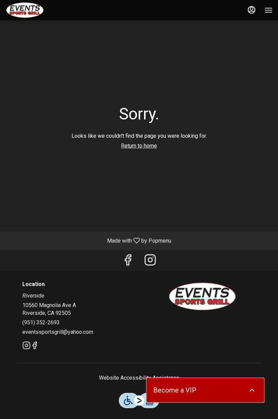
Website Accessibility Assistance (139, 378)
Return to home (139, 145)
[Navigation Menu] (268, 10)
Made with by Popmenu (88, 240)
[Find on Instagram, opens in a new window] (150, 262)
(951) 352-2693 (41, 322)
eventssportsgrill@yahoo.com (57, 332)
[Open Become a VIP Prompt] (252, 390)
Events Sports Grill (202, 296)
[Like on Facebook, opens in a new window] (128, 262)
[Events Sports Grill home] (35, 10)
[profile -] (251, 10)
